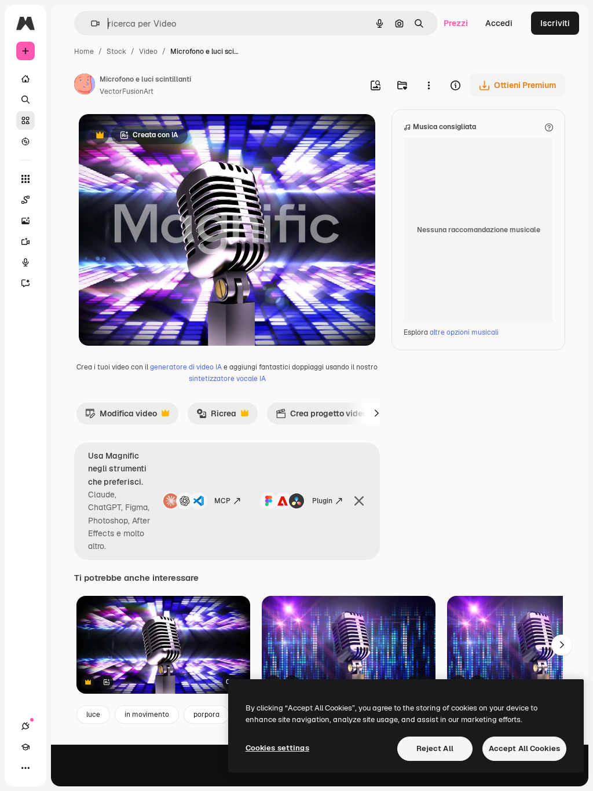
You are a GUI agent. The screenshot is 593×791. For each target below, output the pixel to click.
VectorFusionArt (126, 91)
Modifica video (121, 416)
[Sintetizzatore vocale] (25, 262)
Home (84, 51)
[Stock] (25, 120)
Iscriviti (555, 23)
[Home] (25, 78)
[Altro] (25, 768)
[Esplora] (25, 141)
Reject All (434, 748)
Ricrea (216, 416)
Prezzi (456, 23)
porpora (206, 714)
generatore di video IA (186, 367)
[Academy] (25, 747)
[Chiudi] (359, 501)
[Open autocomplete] (91, 23)
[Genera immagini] (25, 220)
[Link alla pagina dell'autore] (84, 86)
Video (148, 51)
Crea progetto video (321, 416)
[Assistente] (25, 283)
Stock (116, 51)
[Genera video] (25, 241)
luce (93, 714)
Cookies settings (277, 748)
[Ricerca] (25, 99)
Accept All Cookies (524, 748)
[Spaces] (25, 200)
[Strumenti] (25, 179)
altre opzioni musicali (464, 332)
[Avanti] (376, 413)
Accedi (499, 23)
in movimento (147, 714)
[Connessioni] (25, 726)
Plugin (322, 501)
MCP (222, 501)
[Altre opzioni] (428, 85)
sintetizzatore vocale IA (227, 378)
